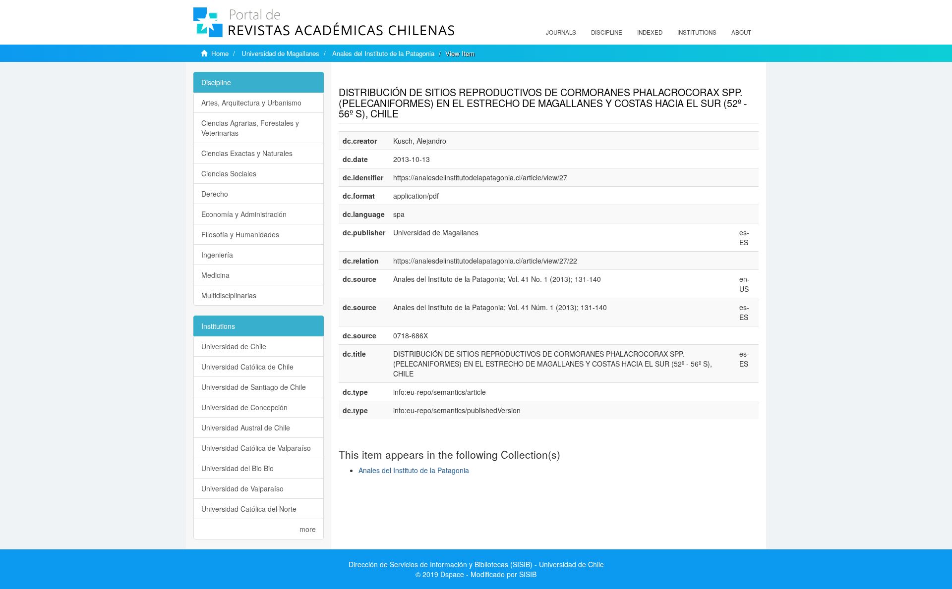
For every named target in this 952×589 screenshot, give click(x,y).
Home (220, 53)
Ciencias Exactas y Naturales (247, 153)
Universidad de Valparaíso (242, 488)
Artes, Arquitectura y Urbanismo (251, 102)
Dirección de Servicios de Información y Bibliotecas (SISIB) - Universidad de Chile (476, 564)
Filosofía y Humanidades (240, 234)
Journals (561, 32)
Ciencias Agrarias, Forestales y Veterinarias (250, 128)
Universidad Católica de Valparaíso (256, 448)
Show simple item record (377, 77)
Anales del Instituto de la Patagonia (383, 53)
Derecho (214, 194)
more (307, 529)
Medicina (215, 275)
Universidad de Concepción (244, 407)
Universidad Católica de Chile (247, 367)
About (741, 32)
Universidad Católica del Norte (249, 509)
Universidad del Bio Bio (237, 468)
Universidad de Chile (233, 346)
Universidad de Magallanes (280, 53)
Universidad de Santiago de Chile (253, 387)
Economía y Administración (244, 214)
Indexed (649, 32)
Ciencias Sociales (228, 173)
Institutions (696, 32)
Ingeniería (217, 255)
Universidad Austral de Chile (245, 427)
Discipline (606, 32)
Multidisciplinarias (228, 295)
